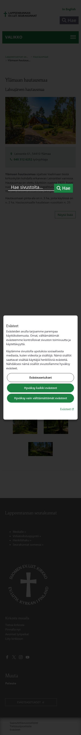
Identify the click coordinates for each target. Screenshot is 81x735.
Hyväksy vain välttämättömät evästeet (40, 398)
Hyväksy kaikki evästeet (40, 388)
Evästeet (67, 409)
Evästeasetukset (40, 378)
